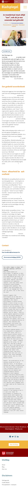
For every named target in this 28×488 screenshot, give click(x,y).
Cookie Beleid (5, 482)
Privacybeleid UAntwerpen (9, 484)
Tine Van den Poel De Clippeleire (17, 23)
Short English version (6, 51)
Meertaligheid (21, 24)
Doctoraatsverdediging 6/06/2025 (12, 257)
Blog (3, 467)
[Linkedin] (18, 436)
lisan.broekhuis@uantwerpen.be (11, 252)
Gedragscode (5, 480)
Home (3, 465)
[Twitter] (13, 436)
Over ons (4, 469)
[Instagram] (15, 436)
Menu (25, 7)
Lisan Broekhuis (15, 24)
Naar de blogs (14, 444)
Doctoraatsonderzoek (7, 24)
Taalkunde (14, 26)
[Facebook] (10, 436)
